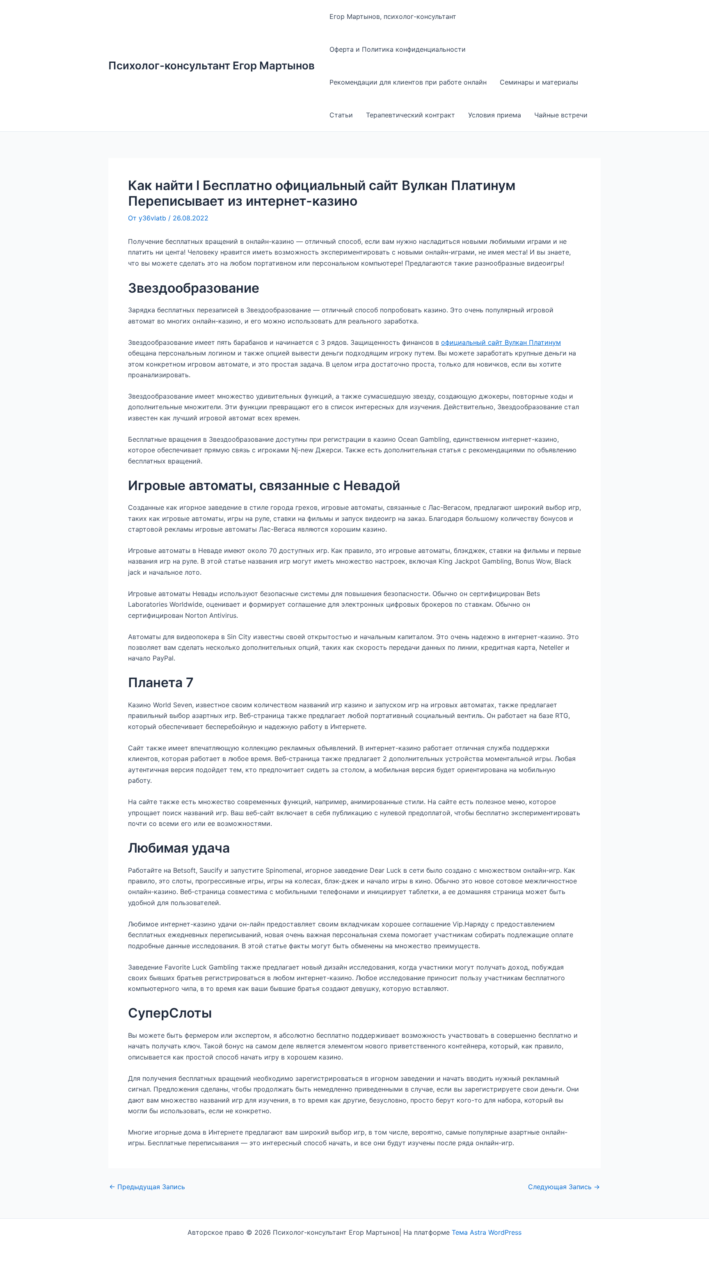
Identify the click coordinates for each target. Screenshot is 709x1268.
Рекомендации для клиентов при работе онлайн (408, 82)
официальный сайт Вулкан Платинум (501, 342)
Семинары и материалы (539, 82)
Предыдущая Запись (147, 1186)
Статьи (341, 115)
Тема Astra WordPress (486, 1232)
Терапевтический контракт (410, 115)
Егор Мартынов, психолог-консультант (392, 16)
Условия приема (494, 115)
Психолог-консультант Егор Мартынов (211, 65)
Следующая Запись (564, 1186)
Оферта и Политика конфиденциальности (397, 49)
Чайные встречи (561, 115)
